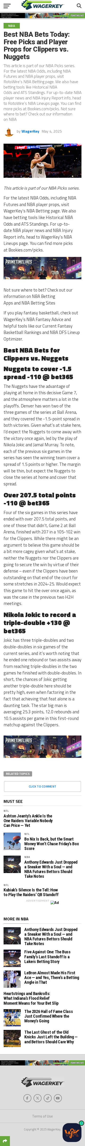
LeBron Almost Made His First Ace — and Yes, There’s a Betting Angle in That (51, 977)
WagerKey (30, 131)
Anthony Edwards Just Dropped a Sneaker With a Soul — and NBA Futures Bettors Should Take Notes (50, 869)
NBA (27, 857)
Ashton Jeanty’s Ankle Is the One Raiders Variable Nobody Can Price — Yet (28, 821)
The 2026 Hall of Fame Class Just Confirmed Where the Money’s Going (48, 1016)
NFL (6, 811)
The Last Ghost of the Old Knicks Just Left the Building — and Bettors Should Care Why (51, 1037)
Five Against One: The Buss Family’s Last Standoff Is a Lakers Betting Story (47, 956)
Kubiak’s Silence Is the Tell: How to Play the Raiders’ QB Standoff (31, 892)
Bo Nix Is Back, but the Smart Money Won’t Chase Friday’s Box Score (51, 844)
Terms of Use (42, 1116)
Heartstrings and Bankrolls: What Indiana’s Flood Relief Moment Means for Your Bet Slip (31, 998)
